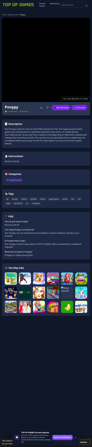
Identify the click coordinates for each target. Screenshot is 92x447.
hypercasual (54, 199)
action (65, 199)
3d (7, 199)
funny (42, 199)
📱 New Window (61, 107)
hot (79, 199)
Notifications (55, 3)
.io (27, 203)
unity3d (33, 199)
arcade (15, 199)
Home (4, 14)
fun (72, 199)
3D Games (18, 203)
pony (8, 203)
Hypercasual (13, 14)
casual (24, 199)
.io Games (36, 203)
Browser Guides (42, 4)
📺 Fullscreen (79, 107)
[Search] (86, 5)
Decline (83, 442)
